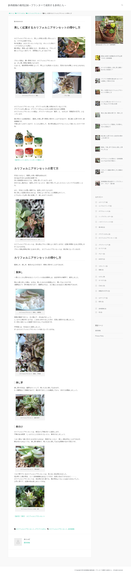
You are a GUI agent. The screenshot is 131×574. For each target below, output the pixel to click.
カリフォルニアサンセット (25, 529)
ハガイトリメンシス (105, 222)
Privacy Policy (99, 336)
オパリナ (101, 248)
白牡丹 (101, 259)
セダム (101, 276)
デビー (101, 254)
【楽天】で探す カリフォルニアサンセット (29, 516)
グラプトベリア (103, 245)
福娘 (100, 269)
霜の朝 (101, 227)
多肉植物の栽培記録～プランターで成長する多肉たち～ (37, 5)
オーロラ (101, 280)
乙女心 (101, 285)
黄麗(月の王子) (103, 291)
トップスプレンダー (105, 216)
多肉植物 (71, 529)
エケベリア (102, 202)
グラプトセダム (40, 529)
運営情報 (27, 542)
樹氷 (100, 301)
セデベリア (102, 298)
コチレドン (102, 266)
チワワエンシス (103, 211)
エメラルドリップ (104, 206)
